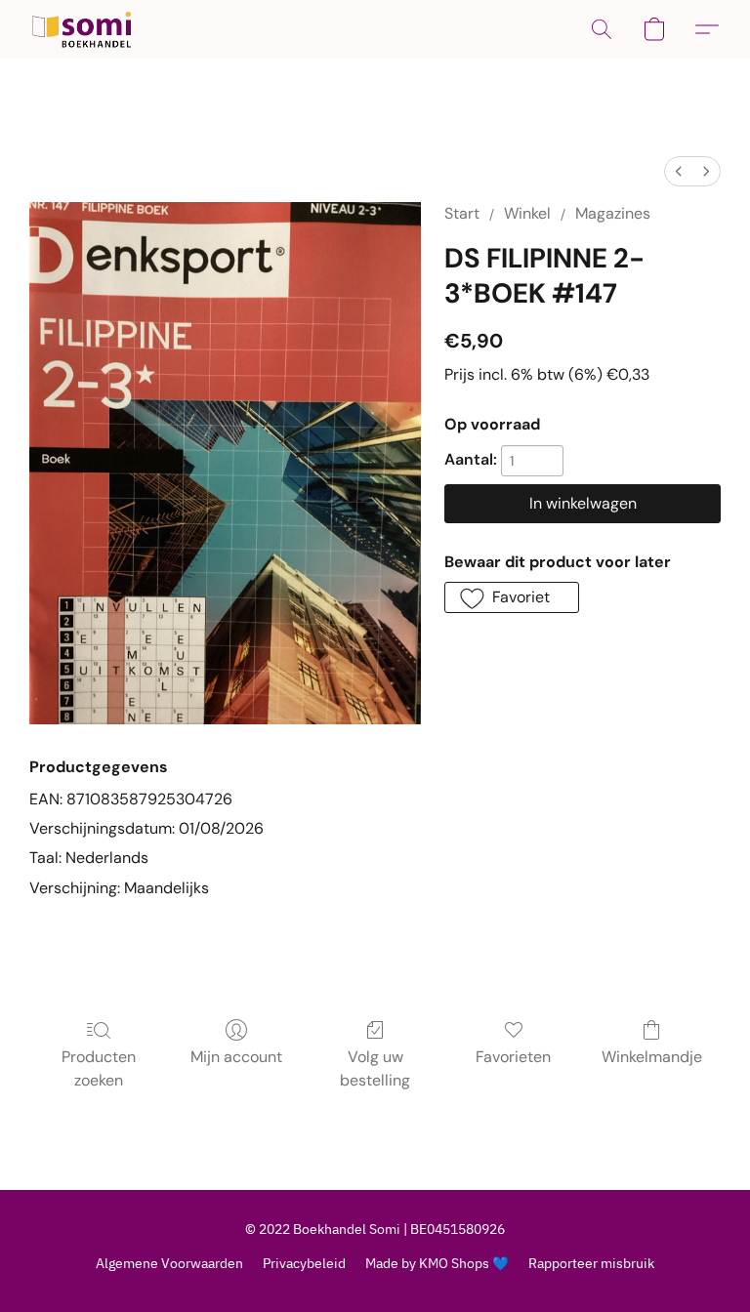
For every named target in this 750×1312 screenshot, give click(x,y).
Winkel (527, 213)
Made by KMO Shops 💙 (437, 1263)
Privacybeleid (304, 1263)
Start (461, 213)
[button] (81, 29)
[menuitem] (678, 171)
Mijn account (236, 1056)
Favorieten (513, 1056)
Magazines (612, 213)
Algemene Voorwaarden (169, 1263)
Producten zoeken (99, 1068)
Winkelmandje (652, 1056)
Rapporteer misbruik (591, 1263)
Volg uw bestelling (375, 1068)
